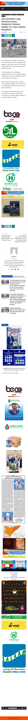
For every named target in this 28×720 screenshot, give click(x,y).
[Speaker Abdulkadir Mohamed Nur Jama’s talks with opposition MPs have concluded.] (5, 309)
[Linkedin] (12, 269)
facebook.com (13, 14)
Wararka (3, 16)
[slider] (12, 708)
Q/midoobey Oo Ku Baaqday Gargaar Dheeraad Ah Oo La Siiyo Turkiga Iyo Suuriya (7, 238)
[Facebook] (9, 269)
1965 (14, 91)
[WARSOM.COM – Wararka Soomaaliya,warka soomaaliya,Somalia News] (14, 3)
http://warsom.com (14, 258)
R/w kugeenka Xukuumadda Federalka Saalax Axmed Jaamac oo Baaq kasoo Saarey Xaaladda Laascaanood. (21, 238)
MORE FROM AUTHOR (19, 276)
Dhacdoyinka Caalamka (10, 12)
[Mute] (22, 708)
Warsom (4, 32)
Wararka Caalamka (20, 14)
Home (2, 12)
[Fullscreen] (24, 708)
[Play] (3, 708)
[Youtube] (18, 269)
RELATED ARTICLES (7, 276)
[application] (14, 697)
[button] (14, 697)
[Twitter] (15, 269)
